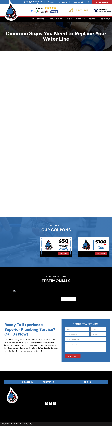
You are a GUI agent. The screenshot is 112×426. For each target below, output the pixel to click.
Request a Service (102, 2)
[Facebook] (46, 403)
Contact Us (105, 19)
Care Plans (80, 19)
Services (40, 19)
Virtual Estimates (56, 19)
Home (31, 19)
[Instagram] (54, 403)
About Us (91, 19)
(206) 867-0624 (105, 11)
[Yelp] (50, 403)
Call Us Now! (103, 9)
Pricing (70, 19)
